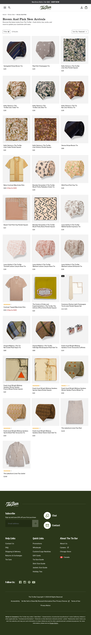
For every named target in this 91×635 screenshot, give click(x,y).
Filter (5, 32)
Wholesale (37, 547)
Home (4, 14)
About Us (63, 543)
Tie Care (8, 559)
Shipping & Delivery (13, 551)
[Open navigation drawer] (5, 7)
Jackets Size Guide (40, 567)
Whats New (11, 14)
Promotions (37, 543)
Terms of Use (75, 601)
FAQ (6, 547)
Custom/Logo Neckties (42, 551)
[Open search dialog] (9, 7)
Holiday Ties (37, 571)
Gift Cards (37, 555)
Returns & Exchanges (13, 555)
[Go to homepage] (45, 7)
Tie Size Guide (38, 559)
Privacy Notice (45, 605)
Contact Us (9, 543)
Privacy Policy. (54, 623)
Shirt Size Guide (39, 563)
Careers (63, 547)
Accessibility (15, 601)
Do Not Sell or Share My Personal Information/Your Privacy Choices (44, 601)
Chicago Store (65, 551)
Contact (56, 525)
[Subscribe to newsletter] (35, 523)
